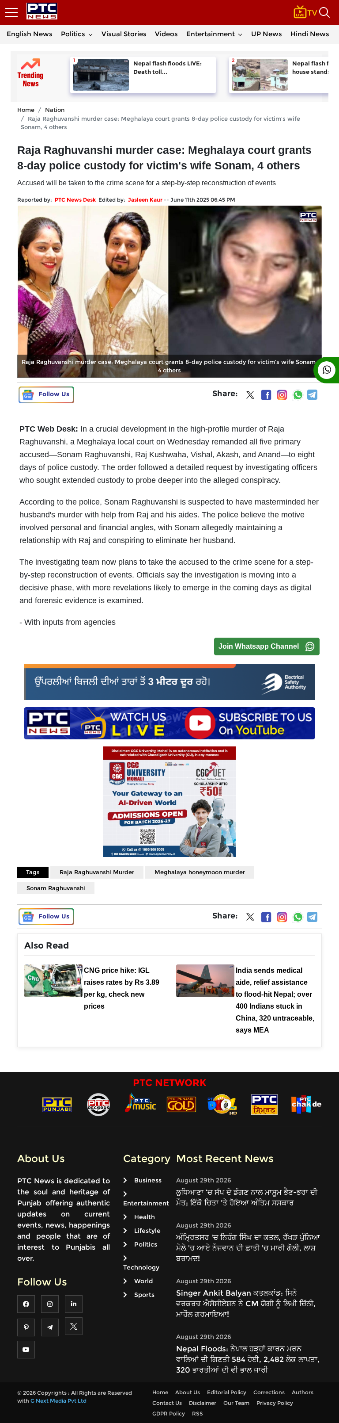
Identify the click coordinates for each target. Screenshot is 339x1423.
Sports (144, 1295)
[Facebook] (266, 395)
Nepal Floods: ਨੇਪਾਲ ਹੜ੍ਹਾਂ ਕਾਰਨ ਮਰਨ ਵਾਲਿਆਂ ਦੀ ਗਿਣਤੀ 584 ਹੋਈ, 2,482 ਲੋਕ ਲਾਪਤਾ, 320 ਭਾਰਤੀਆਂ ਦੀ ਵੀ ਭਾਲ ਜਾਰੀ (248, 1359)
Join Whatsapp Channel (258, 646)
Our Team (236, 1403)
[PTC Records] (98, 1104)
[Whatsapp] (298, 395)
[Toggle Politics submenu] (90, 34)
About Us (187, 1392)
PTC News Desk (75, 199)
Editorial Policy (226, 1392)
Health (144, 1217)
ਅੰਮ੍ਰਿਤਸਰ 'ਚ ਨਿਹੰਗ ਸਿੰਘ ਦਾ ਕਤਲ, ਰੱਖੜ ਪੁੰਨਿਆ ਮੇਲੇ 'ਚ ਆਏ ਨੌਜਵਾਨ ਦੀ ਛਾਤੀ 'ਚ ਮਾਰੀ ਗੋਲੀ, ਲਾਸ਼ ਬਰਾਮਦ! (248, 1248)
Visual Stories (124, 34)
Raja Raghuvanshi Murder (97, 872)
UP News (266, 34)
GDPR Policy (168, 1413)
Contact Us (167, 1403)
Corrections (269, 1392)
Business (148, 1180)
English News (30, 34)
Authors (302, 1392)
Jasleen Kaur (145, 199)
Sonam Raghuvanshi (55, 887)
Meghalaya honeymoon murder (199, 872)
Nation (54, 109)
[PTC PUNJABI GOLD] (181, 1104)
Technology (141, 1267)
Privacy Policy (274, 1403)
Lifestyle (147, 1231)
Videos (166, 34)
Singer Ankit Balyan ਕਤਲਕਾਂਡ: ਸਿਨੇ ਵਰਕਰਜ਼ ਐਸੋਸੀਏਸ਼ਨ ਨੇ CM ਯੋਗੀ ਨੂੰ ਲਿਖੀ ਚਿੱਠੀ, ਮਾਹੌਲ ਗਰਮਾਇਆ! (246, 1304)
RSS (197, 1413)
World (143, 1281)
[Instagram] (282, 395)
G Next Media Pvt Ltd (58, 1400)
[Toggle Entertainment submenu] (240, 34)
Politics (73, 34)
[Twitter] (250, 396)
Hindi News (309, 34)
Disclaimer (202, 1403)
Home (25, 109)
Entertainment (210, 34)
